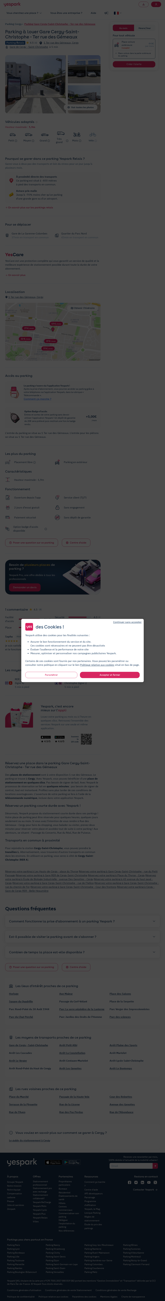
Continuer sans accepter (127, 622)
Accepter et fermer (110, 675)
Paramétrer (51, 675)
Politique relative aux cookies (97, 664)
